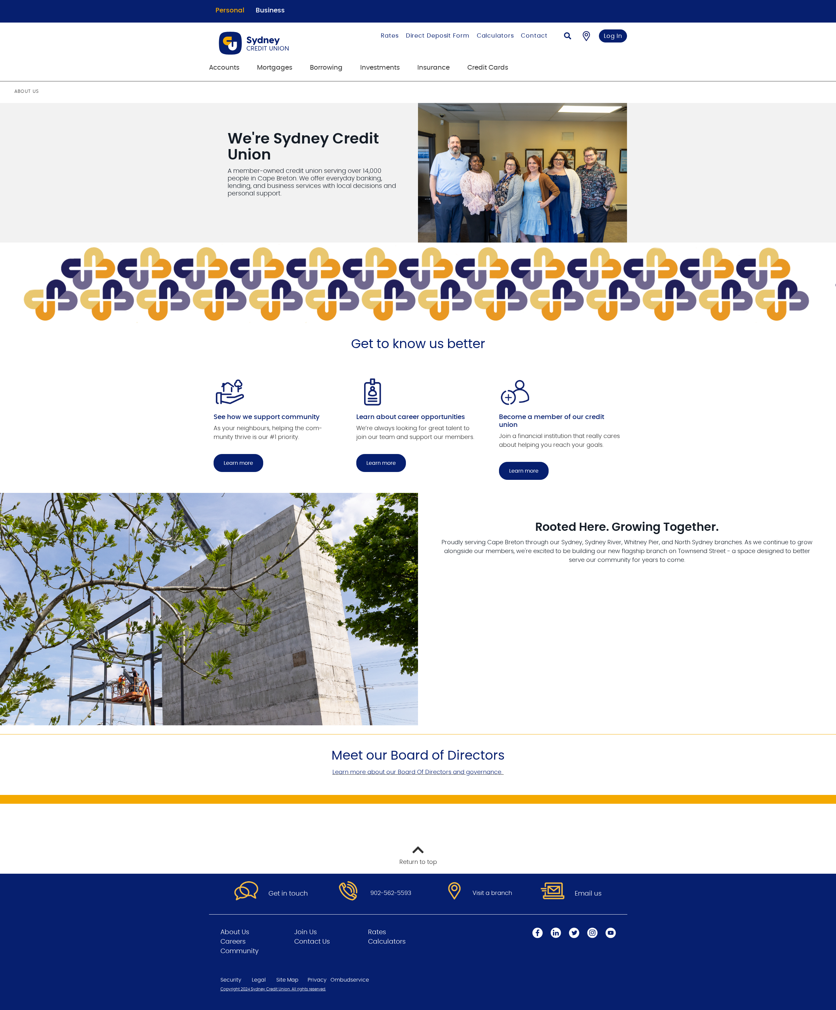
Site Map (287, 980)
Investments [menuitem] (380, 67)
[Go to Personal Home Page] (273, 43)
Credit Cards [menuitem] (487, 67)
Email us (588, 893)
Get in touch (288, 893)
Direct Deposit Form (438, 36)
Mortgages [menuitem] (274, 67)
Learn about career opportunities (410, 417)
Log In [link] (613, 36)
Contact (534, 36)
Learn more (238, 463)
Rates (390, 36)
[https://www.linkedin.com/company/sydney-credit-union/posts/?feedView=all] (556, 933)
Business (270, 10)
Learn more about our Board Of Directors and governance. (418, 772)
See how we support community (267, 417)
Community (239, 951)
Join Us (305, 932)
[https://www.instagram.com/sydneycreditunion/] (592, 933)
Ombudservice (349, 980)
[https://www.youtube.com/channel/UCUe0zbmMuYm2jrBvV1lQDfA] (610, 933)
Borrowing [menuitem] (326, 67)
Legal (259, 980)
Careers (233, 941)
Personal (230, 10)
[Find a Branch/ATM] (586, 36)
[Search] (567, 37)
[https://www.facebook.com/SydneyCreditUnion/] (537, 933)
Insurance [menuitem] (433, 67)
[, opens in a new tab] (348, 891)
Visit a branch (492, 893)
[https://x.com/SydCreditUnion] (574, 933)
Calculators (495, 36)
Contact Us (312, 941)
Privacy (317, 980)
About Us (234, 932)
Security (230, 980)
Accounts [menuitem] (224, 67)
